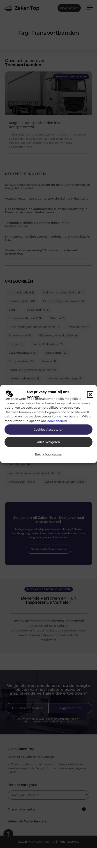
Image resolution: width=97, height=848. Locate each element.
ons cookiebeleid (54, 420)
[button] (90, 394)
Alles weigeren (48, 442)
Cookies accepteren (48, 429)
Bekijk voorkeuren (48, 454)
